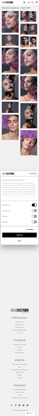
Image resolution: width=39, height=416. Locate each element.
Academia (24, 3)
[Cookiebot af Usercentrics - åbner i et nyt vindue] (29, 174)
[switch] (34, 210)
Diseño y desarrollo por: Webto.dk (19, 410)
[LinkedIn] (19, 405)
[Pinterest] (27, 405)
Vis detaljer (29, 229)
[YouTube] (23, 405)
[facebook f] (11, 405)
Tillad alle (19, 235)
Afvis (19, 241)
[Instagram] (15, 405)
